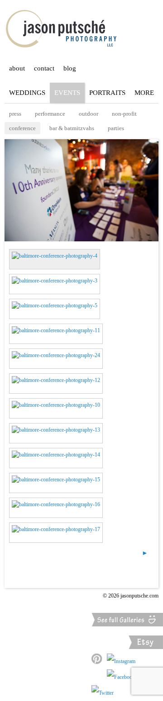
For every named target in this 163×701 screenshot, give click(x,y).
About (17, 68)
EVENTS (67, 92)
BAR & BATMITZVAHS (71, 128)
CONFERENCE (22, 128)
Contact (44, 68)
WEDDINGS (27, 92)
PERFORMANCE (50, 113)
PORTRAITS (107, 92)
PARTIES (116, 128)
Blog (69, 68)
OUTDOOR (88, 113)
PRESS (15, 113)
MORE (144, 92)
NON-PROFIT (124, 113)
